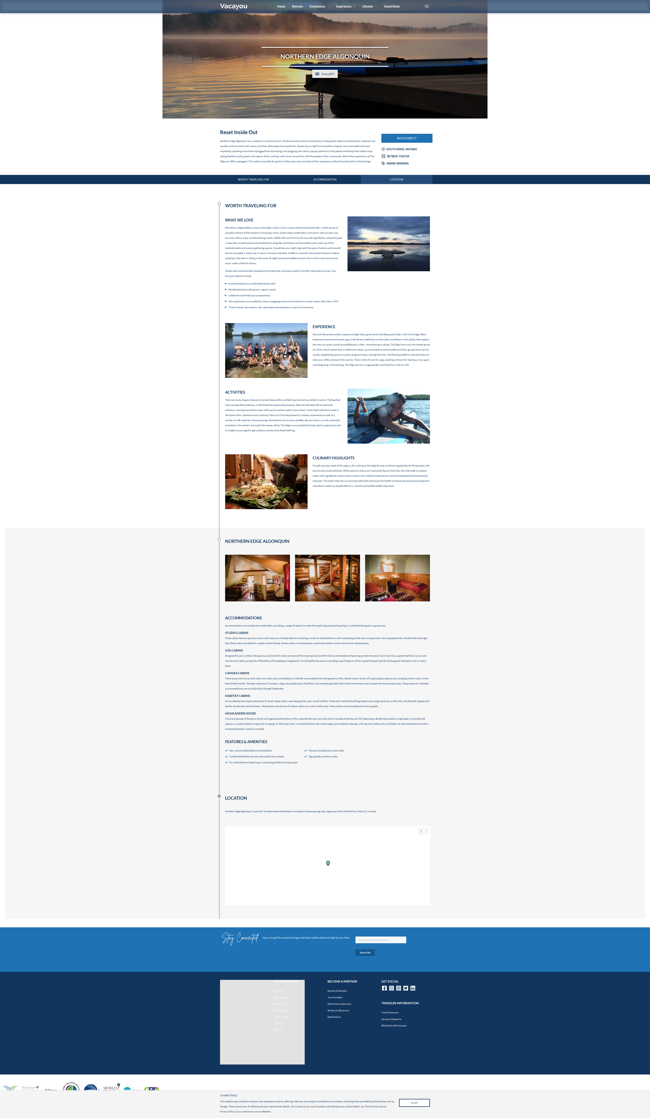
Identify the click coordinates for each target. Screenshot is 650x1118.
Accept (414, 1103)
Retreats (297, 6)
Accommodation (325, 179)
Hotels (281, 6)
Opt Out (278, 1029)
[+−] (327, 866)
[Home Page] (233, 7)
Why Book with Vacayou (394, 1025)
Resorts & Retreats (337, 990)
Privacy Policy (281, 1016)
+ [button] (421, 831)
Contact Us (280, 1003)
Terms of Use (280, 1010)
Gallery (328, 74)
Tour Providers (335, 997)
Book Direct (407, 138)
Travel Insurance (390, 1012)
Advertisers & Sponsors (339, 1003)
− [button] (426, 831)
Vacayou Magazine (391, 1019)
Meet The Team (282, 997)
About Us (278, 990)
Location (396, 179)
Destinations (334, 1016)
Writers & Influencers (338, 1010)
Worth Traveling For (253, 179)
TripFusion (279, 1023)
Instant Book (392, 6)
